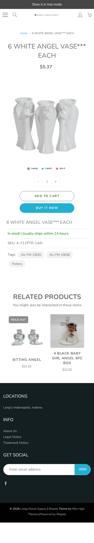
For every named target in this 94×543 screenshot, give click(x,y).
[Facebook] (5, 483)
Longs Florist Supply (33, 509)
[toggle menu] (5, 15)
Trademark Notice (15, 442)
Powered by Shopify (53, 514)
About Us (10, 431)
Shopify (53, 509)
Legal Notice (12, 437)
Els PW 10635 (31, 255)
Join (82, 469)
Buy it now (47, 208)
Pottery (17, 264)
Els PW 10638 (60, 255)
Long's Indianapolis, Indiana (22, 407)
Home (24, 33)
